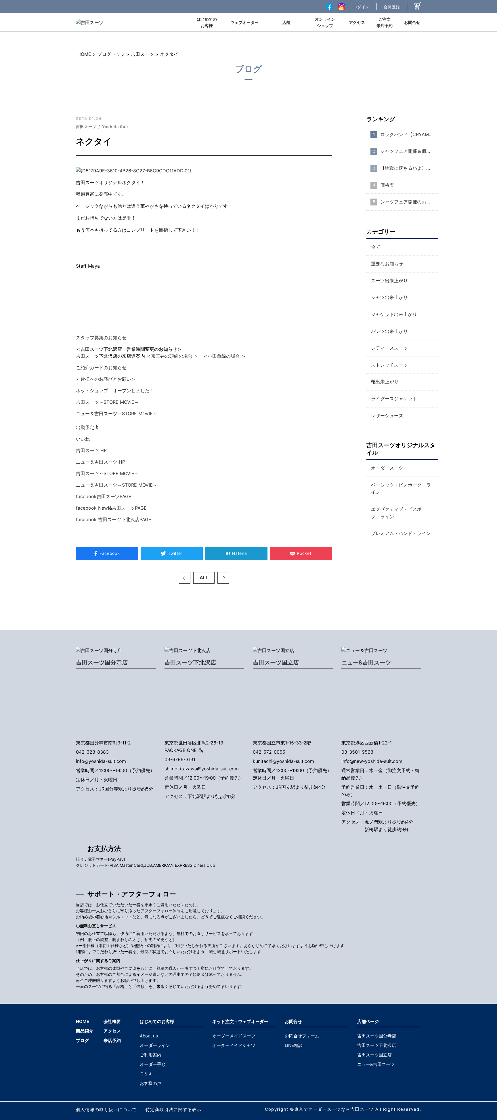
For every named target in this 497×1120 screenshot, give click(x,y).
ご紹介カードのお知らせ (101, 367)
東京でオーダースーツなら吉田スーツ (334, 1109)
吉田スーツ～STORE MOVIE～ (107, 402)
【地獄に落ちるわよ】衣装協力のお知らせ (409, 168)
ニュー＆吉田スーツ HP (100, 462)
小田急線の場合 (224, 356)
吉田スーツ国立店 (276, 662)
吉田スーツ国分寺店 (102, 662)
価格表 (387, 185)
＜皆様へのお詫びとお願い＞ (106, 379)
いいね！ (85, 439)
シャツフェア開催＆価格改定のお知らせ (409, 151)
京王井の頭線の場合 (171, 356)
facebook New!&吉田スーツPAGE (111, 508)
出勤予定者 (87, 427)
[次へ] (223, 578)
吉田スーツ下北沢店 (190, 662)
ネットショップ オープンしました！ (117, 390)
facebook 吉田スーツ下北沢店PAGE (113, 519)
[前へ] (184, 578)
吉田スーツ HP (91, 450)
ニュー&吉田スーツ (366, 662)
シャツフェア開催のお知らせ (409, 202)
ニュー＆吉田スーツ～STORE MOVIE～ (116, 413)
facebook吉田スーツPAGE (103, 496)
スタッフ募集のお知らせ (101, 337)
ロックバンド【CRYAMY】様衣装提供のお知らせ (409, 134)
